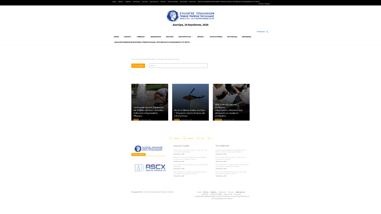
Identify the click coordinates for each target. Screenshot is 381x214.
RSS (202, 138)
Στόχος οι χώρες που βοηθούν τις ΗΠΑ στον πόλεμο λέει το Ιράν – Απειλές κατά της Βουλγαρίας (190, 151)
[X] (209, 138)
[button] (263, 31)
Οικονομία (218, 119)
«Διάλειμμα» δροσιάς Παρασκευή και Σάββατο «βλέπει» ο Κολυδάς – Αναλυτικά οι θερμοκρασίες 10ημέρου (149, 112)
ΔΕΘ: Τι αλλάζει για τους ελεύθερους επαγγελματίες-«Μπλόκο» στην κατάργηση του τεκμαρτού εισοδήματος (229, 110)
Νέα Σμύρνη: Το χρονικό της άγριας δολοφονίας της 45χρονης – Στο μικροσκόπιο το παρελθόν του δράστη (190, 158)
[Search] (205, 66)
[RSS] (198, 138)
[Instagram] (184, 138)
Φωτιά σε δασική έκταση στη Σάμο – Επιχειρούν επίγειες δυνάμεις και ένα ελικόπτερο (189, 113)
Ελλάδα (136, 119)
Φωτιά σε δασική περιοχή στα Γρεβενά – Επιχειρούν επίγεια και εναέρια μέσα (190, 165)
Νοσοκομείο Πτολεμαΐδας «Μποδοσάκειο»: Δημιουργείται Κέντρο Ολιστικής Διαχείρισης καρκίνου (231, 173)
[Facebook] (170, 138)
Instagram (190, 138)
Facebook (176, 138)
